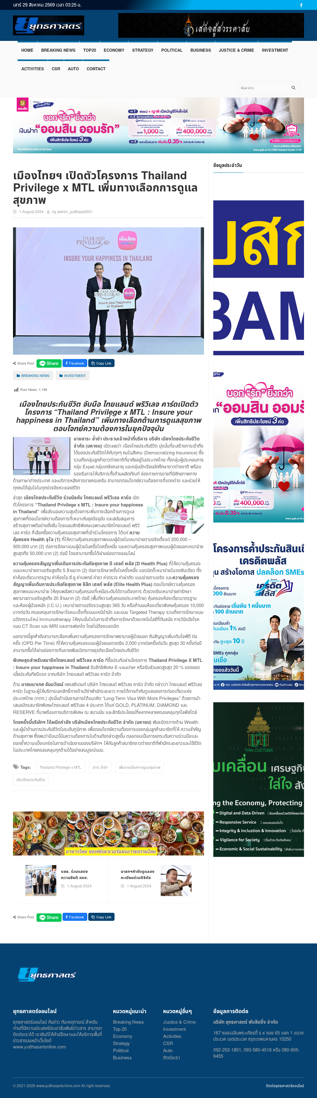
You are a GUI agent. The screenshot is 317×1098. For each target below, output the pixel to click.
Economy (122, 1036)
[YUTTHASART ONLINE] (48, 25)
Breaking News (128, 1021)
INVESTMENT (275, 50)
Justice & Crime (179, 1021)
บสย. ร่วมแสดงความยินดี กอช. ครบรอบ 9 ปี (74, 877)
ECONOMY (114, 50)
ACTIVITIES (32, 69)
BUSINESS (200, 50)
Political (120, 1050)
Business (122, 1057)
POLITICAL (172, 50)
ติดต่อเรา (171, 1057)
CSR (56, 69)
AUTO (73, 69)
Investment (174, 1029)
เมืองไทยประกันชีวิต (30, 779)
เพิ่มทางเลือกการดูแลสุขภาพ (139, 767)
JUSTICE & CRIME (236, 50)
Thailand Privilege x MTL (60, 767)
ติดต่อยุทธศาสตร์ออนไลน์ (285, 1085)
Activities (172, 1036)
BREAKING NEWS (58, 50)
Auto (167, 1050)
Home (27, 50)
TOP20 (89, 50)
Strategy (121, 1043)
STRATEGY (143, 50)
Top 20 (120, 1029)
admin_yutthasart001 (75, 211)
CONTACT (96, 69)
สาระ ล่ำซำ (100, 767)
